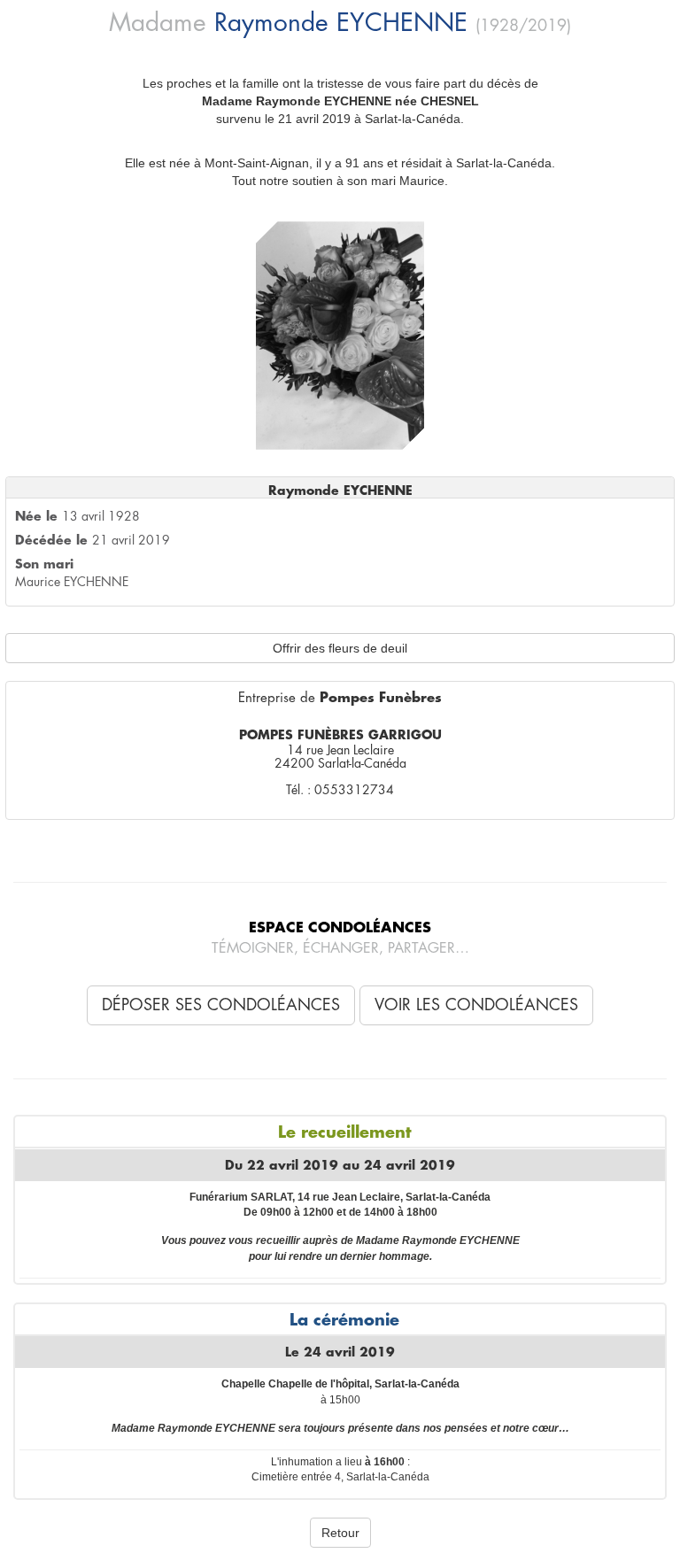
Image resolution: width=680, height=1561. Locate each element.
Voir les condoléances (476, 1005)
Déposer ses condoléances (221, 1005)
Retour (340, 1533)
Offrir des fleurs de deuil (340, 648)
